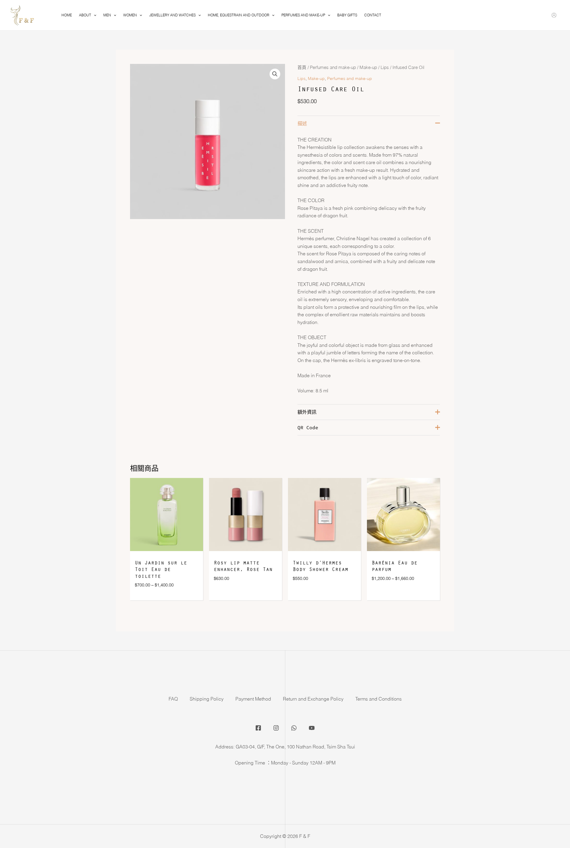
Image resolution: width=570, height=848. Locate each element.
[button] (275, 74)
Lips (385, 67)
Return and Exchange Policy (313, 699)
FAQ (173, 699)
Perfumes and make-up (333, 67)
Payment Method (253, 699)
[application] (93, 15)
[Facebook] (258, 728)
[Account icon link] (554, 15)
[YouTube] (312, 728)
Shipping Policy (207, 699)
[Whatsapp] (294, 728)
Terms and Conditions (378, 699)
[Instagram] (276, 728)
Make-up (368, 67)
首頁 (301, 67)
